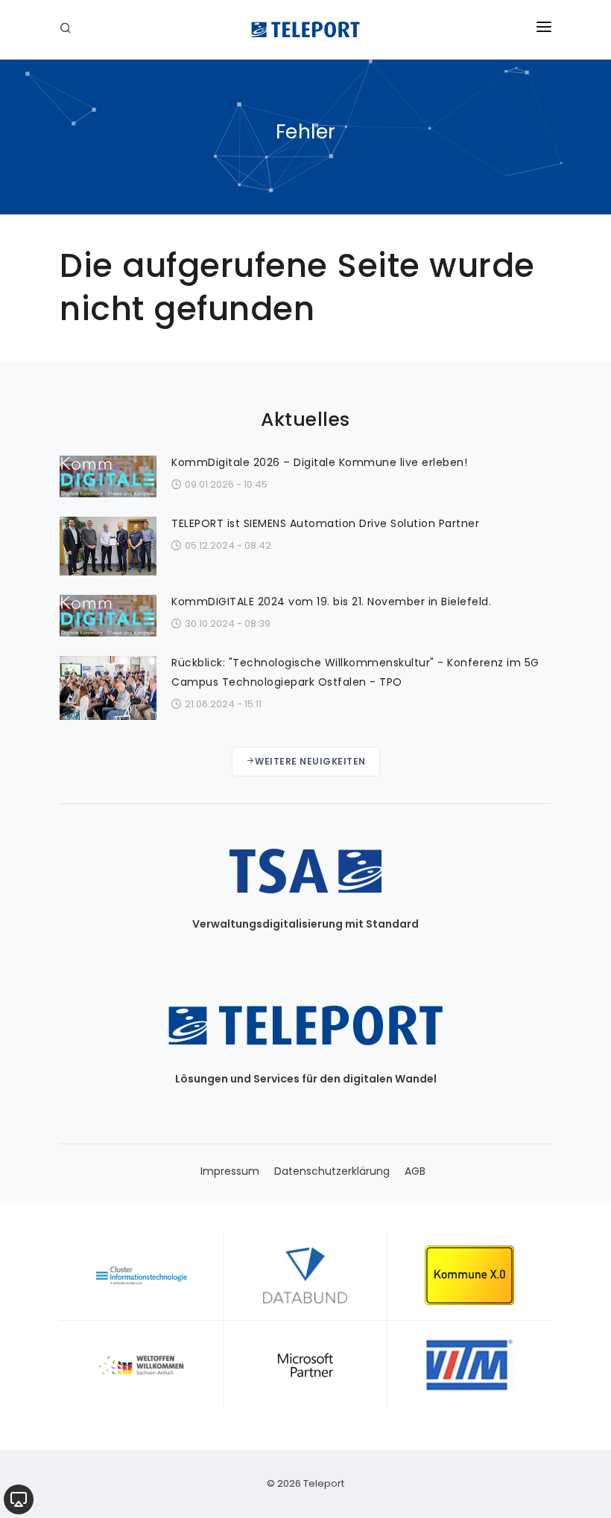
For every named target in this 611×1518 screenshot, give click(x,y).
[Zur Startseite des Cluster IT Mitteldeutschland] (142, 1275)
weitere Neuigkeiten (310, 761)
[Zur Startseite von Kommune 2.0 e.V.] (469, 1275)
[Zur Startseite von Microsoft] (305, 1364)
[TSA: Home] (305, 30)
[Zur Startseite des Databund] (305, 1275)
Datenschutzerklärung (332, 1171)
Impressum (229, 1171)
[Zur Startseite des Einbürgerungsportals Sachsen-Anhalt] (142, 1364)
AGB (415, 1171)
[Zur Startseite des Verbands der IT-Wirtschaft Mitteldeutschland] (469, 1364)
